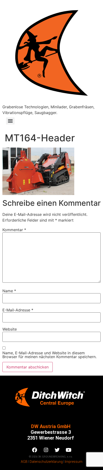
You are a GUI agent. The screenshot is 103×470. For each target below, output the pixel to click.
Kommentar (14, 230)
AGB (24, 462)
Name (9, 291)
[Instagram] (46, 450)
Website (9, 329)
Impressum (73, 462)
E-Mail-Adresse (17, 310)
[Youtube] (68, 450)
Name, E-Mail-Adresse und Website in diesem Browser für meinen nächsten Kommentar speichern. (49, 355)
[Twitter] (57, 450)
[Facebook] (35, 450)
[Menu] (10, 121)
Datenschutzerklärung (46, 462)
